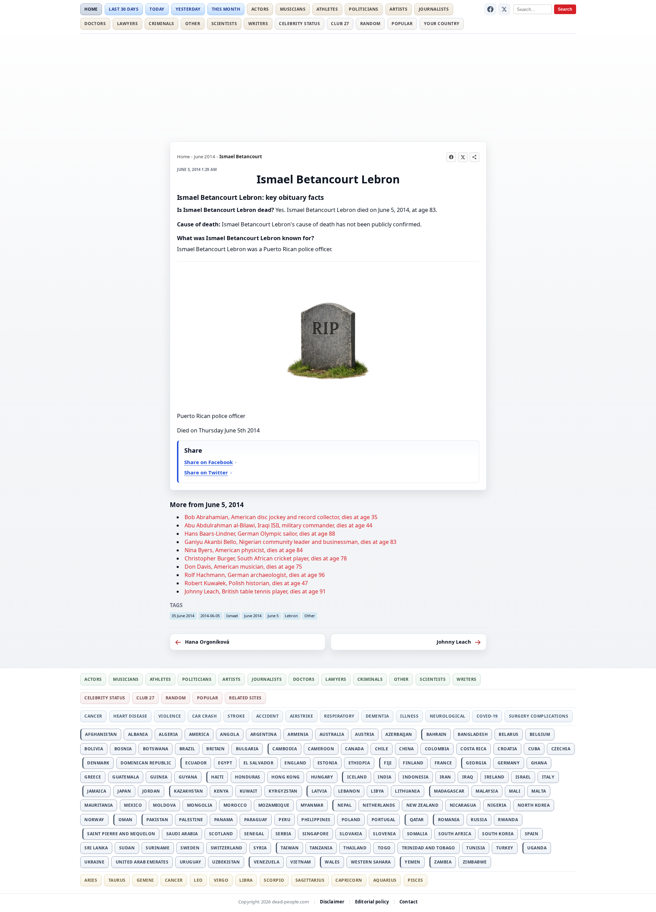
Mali (514, 791)
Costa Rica (473, 749)
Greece (92, 777)
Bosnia (123, 749)
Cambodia (284, 749)
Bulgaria (247, 749)
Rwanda (508, 820)
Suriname (157, 848)
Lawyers (127, 23)
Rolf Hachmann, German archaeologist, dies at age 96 (255, 575)
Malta (538, 791)
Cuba (534, 749)
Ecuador (196, 763)
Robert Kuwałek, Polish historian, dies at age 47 (246, 583)
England (295, 763)
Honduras (247, 777)
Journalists (434, 9)
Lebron (291, 615)
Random (370, 23)
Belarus (508, 734)
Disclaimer (332, 902)
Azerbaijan (398, 734)
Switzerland (226, 848)
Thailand (354, 848)
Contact (408, 902)
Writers (258, 23)
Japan (124, 791)
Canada (354, 749)
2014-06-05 (210, 615)
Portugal (384, 820)
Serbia (283, 834)
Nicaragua (463, 805)
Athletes (327, 9)
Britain (215, 749)
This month (226, 9)
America (199, 734)
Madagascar (449, 791)
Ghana (539, 763)
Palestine (191, 820)
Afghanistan (101, 734)
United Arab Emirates (142, 862)
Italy (548, 777)
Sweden (189, 848)
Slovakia (351, 834)
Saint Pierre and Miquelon (121, 834)
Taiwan (290, 848)
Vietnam (300, 862)
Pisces (415, 880)
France (443, 763)
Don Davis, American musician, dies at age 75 (243, 566)
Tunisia (475, 848)
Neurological (448, 716)
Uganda (536, 848)
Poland (351, 820)
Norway (94, 820)
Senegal (254, 834)
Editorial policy (372, 902)
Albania (138, 734)
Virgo (221, 880)
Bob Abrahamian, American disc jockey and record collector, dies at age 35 (281, 517)
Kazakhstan (188, 791)
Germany (509, 763)
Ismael (232, 615)
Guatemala (125, 777)
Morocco (235, 805)
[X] (504, 9)
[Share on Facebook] (451, 157)
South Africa (454, 834)
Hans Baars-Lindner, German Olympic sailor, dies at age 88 (260, 533)
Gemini (145, 880)
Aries (90, 880)
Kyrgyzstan (283, 791)
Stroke (236, 716)
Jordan (151, 791)
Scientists (224, 23)
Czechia (560, 749)
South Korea (497, 834)
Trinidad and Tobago (428, 848)
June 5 (273, 615)
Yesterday (188, 9)
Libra (245, 880)
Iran (445, 777)
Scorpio (274, 880)
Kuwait (249, 791)
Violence (169, 716)
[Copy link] (474, 157)
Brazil (187, 749)
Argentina (263, 734)
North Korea (534, 805)
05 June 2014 (183, 615)
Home (91, 9)
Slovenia (384, 834)
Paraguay (256, 820)
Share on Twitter (206, 472)
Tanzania (321, 848)
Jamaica (96, 791)
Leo (198, 880)
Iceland (357, 777)
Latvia (319, 791)
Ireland (494, 777)
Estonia (327, 763)
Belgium (540, 734)
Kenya (221, 791)
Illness (409, 716)
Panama (223, 820)
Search (565, 9)
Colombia (437, 749)
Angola (229, 734)
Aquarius (385, 880)
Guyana (188, 777)
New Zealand (422, 805)
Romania (449, 820)
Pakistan (157, 820)
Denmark (98, 763)
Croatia (507, 749)
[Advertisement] (328, 86)
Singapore (315, 834)
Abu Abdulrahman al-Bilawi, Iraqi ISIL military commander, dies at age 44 (278, 525)
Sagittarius (309, 880)
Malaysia (487, 791)
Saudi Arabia (182, 834)
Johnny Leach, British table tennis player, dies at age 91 (255, 591)
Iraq (467, 777)
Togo (384, 848)
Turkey (504, 848)
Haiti (217, 777)
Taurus (117, 880)
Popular (402, 23)
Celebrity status (299, 23)
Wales (332, 862)
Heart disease (130, 716)
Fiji (388, 763)
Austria (364, 734)
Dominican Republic (146, 763)
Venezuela (266, 862)
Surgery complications (538, 716)
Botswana (155, 749)
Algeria (168, 734)
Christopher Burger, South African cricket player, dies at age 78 (266, 558)
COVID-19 (487, 716)
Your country (442, 23)
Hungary (322, 777)
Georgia (476, 763)
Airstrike (301, 716)
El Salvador (258, 763)
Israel (523, 777)
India (384, 777)
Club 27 (340, 23)
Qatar (417, 820)
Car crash (204, 716)
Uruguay (190, 862)
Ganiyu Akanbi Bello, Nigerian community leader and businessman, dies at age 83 (290, 542)
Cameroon (321, 749)
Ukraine (94, 862)
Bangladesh (473, 734)
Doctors (95, 23)
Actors (260, 9)
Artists (398, 9)
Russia (479, 820)
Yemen (412, 862)
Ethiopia (359, 763)
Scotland (221, 834)
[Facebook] (490, 9)
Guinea (159, 777)
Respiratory (339, 716)
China (406, 749)
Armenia (298, 734)
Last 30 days (123, 9)
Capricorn (348, 880)
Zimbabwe (475, 862)
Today (156, 9)
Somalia (417, 834)
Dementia (377, 716)
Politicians (363, 9)
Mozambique (274, 805)
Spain (531, 834)
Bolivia (93, 749)
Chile (381, 749)
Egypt (225, 763)
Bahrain (436, 734)
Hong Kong (285, 777)
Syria (260, 848)
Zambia (442, 862)
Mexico (133, 805)
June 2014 (204, 156)
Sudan (127, 848)
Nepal (344, 805)
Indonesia (415, 777)
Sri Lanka (96, 848)
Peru (284, 820)
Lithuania (407, 791)
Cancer (93, 716)
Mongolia (199, 805)
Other (192, 23)
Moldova (164, 805)
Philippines (315, 820)
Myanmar (312, 805)
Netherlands (379, 805)
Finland (413, 763)
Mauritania (98, 805)
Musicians (292, 9)
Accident (267, 716)
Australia (332, 734)
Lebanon (349, 791)
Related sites (245, 698)
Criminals (161, 23)
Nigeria (496, 805)
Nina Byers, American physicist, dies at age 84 (244, 550)
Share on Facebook (208, 462)
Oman (125, 820)
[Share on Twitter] (463, 157)
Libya (377, 791)
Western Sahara (371, 862)
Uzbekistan (226, 862)
